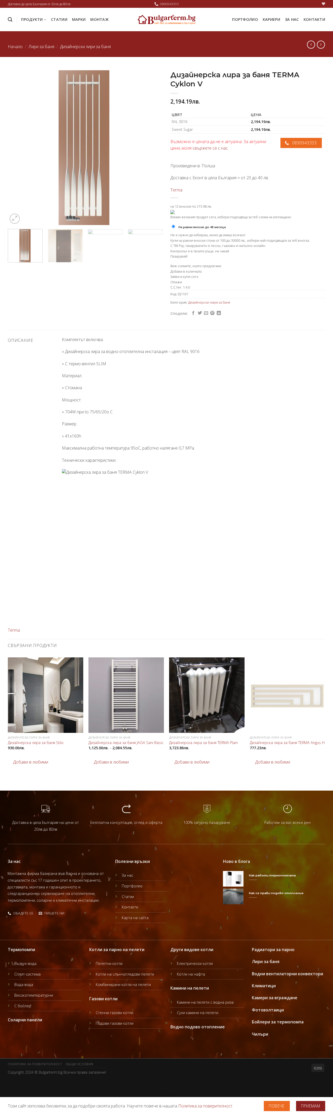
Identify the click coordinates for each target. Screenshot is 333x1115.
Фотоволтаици (268, 1010)
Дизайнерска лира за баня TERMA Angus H (287, 742)
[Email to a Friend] (206, 313)
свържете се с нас (210, 148)
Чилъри (260, 1034)
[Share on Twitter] (200, 313)
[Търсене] (10, 19)
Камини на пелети (189, 988)
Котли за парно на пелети (116, 949)
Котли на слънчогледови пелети (125, 974)
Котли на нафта (191, 974)
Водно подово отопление (197, 1027)
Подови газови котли (114, 1023)
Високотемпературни (33, 995)
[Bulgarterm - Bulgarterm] (167, 19)
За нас (292, 19)
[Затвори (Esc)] (5, 1084)
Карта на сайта (135, 917)
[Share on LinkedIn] (219, 313)
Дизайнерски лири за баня (85, 46)
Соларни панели (25, 1020)
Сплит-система (27, 974)
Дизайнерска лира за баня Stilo (35, 742)
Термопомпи (21, 949)
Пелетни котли (109, 963)
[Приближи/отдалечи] (20, 1084)
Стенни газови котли (114, 1012)
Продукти (32, 19)
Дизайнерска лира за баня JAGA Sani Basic (125, 742)
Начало (15, 46)
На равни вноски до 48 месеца (202, 227)
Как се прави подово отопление (276, 893)
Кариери (271, 19)
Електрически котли (195, 963)
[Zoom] (15, 219)
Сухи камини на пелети (197, 1012)
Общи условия (79, 1064)
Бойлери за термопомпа (278, 1022)
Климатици (264, 986)
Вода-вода (23, 984)
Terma (176, 190)
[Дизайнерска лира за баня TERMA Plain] (207, 695)
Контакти (314, 19)
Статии (59, 19)
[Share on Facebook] (193, 313)
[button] (28, 762)
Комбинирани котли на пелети (123, 984)
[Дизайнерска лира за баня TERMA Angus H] (287, 695)
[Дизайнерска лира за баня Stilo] (45, 695)
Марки (79, 19)
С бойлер (22, 1005)
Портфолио (245, 19)
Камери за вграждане (274, 998)
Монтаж (99, 19)
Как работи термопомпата (272, 875)
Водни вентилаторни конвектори (287, 974)
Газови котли (103, 999)
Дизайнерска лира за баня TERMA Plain (203, 742)
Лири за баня (41, 46)
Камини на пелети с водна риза (205, 1002)
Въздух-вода (25, 963)
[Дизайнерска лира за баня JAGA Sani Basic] (126, 695)
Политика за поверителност (35, 1064)
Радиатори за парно (273, 949)
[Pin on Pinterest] (212, 313)
